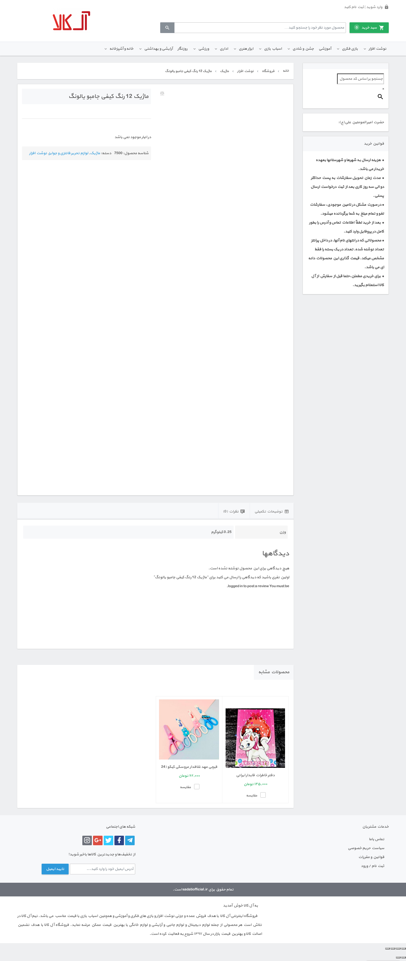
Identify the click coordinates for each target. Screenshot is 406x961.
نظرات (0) (231, 512)
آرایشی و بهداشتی (158, 49)
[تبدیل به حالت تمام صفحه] (398, 948)
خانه (286, 71)
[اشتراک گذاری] (393, 948)
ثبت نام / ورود (372, 866)
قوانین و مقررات (371, 857)
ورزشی (203, 49)
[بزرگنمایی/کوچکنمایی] (403, 948)
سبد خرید (366, 28)
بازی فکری (350, 49)
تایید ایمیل (55, 869)
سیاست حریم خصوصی (366, 848)
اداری (224, 49)
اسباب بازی (273, 49)
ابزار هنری (246, 49)
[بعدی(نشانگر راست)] (398, 957)
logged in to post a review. (247, 586)
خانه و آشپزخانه (121, 49)
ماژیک (224, 71)
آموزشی (325, 49)
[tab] (272, 511)
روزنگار (182, 49)
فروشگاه (268, 71)
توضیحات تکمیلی (268, 512)
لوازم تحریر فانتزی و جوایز (68, 153)
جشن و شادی (303, 49)
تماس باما (376, 839)
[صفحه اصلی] (71, 20)
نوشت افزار (377, 49)
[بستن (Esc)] (387, 948)
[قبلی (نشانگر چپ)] (403, 957)
